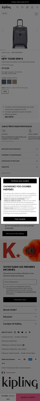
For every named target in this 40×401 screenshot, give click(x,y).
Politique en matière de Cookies (12, 200)
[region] (20, 200)
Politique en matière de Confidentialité (14, 199)
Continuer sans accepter (20, 181)
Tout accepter (20, 219)
